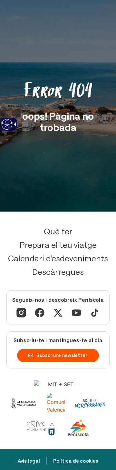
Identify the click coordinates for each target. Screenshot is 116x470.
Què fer (58, 231)
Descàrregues (58, 271)
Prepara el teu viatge (58, 244)
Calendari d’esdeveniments (58, 258)
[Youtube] (76, 313)
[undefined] (6, 128)
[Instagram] (21, 313)
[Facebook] (39, 313)
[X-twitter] (58, 313)
